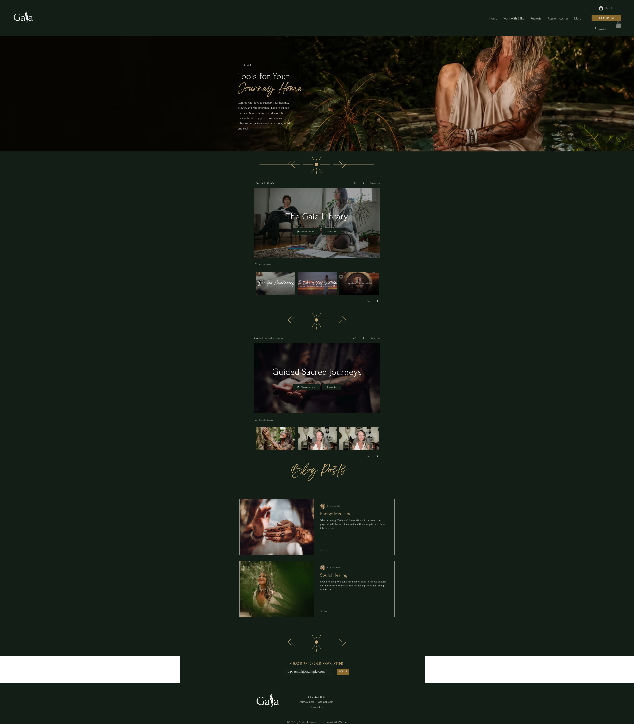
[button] (618, 24)
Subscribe (375, 183)
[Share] (354, 183)
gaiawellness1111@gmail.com (316, 701)
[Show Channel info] (363, 183)
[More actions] (388, 506)
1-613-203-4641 (316, 696)
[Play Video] (275, 283)
